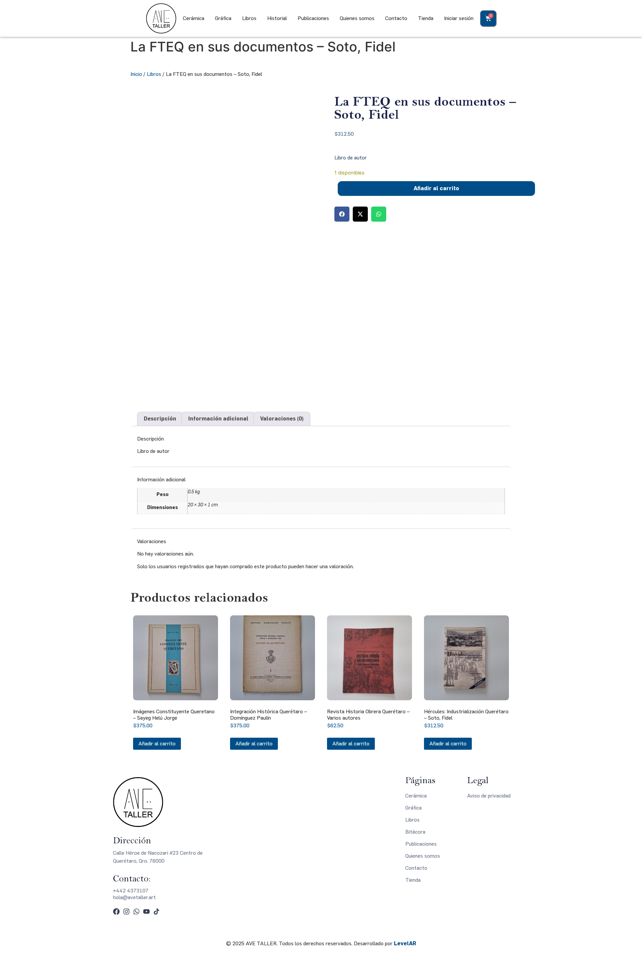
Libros (249, 18)
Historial (277, 18)
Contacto (396, 18)
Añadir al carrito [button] (157, 743)
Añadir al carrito (436, 188)
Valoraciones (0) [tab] (282, 418)
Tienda (425, 18)
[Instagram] (126, 911)
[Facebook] (116, 911)
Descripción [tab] (160, 418)
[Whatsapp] (136, 911)
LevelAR (405, 943)
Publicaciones (313, 18)
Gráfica (223, 18)
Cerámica (193, 18)
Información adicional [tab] (218, 418)
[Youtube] (146, 911)
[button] (341, 214)
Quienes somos (357, 18)
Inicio (136, 74)
